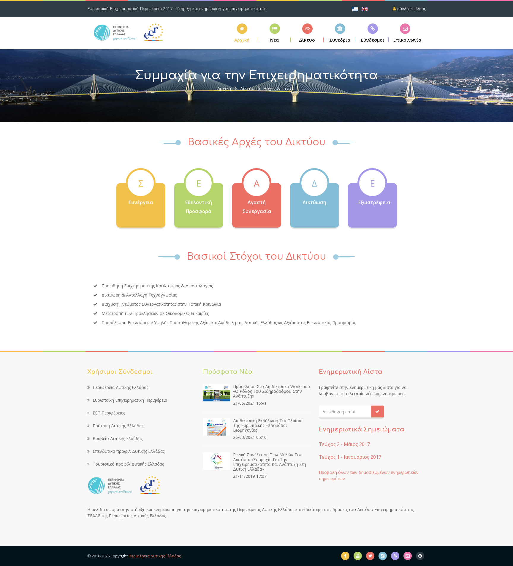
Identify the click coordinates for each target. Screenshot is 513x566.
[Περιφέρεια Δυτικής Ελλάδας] (420, 556)
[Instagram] (383, 556)
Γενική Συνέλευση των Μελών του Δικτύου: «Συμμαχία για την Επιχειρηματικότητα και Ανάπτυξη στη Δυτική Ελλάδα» (269, 462)
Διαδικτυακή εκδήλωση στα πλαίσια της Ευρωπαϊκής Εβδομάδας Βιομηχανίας (268, 425)
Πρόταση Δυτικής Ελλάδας (118, 425)
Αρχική (224, 88)
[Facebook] (345, 556)
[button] (307, 33)
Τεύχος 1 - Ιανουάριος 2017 (350, 457)
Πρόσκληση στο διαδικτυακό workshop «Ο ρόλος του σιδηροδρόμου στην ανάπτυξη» (271, 391)
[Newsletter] (407, 556)
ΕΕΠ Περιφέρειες (109, 413)
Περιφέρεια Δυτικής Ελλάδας (120, 387)
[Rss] (395, 556)
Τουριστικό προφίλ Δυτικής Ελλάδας (128, 464)
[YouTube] (358, 556)
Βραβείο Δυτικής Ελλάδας (117, 438)
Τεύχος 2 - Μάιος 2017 (344, 444)
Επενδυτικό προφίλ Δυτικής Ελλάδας (128, 451)
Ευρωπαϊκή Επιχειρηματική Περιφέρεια (130, 400)
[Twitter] (370, 556)
